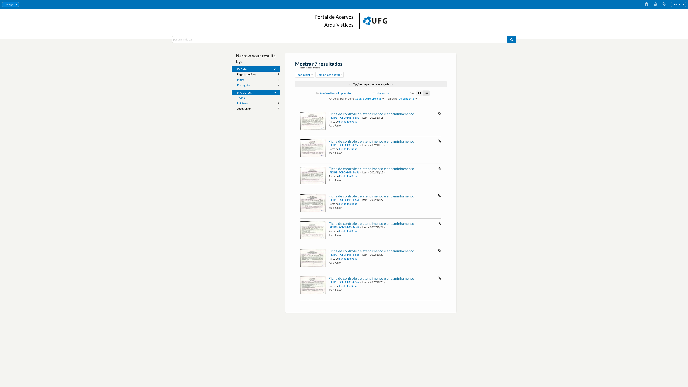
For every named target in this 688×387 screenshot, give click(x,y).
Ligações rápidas (646, 4)
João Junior (244, 108)
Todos (241, 97)
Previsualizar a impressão (335, 93)
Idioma (655, 4)
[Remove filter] (312, 75)
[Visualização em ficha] (419, 93)
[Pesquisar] (511, 39)
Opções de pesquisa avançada (371, 84)
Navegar (9, 4)
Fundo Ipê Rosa (348, 121)
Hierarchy (382, 93)
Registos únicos (246, 74)
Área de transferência (664, 4)
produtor (244, 92)
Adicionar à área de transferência (439, 113)
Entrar (677, 4)
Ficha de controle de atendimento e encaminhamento (371, 114)
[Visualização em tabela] (426, 93)
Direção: (393, 98)
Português (243, 85)
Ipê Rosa (242, 103)
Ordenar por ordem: (341, 98)
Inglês (240, 79)
